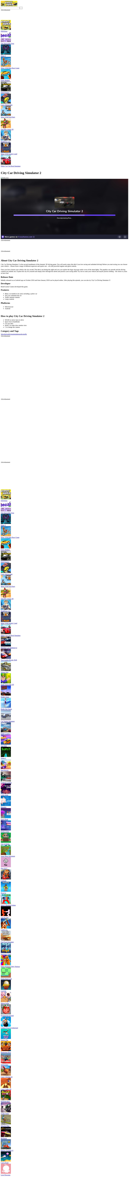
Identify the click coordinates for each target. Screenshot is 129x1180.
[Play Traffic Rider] (6, 1112)
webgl (4, 334)
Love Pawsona (5, 1175)
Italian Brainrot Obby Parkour (10, 966)
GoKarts (3, 881)
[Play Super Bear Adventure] (6, 854)
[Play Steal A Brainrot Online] (6, 903)
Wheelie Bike (5, 1126)
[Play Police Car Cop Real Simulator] (6, 164)
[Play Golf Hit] (6, 989)
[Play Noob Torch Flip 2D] (6, 683)
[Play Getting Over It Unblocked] (6, 1026)
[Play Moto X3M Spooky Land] (6, 152)
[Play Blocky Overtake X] (6, 1149)
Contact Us (31, 1177)
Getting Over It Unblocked (9, 1028)
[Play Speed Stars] (6, 1063)
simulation (16, 334)
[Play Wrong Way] (6, 670)
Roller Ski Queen (6, 709)
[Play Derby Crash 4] (6, 732)
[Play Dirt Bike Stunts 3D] (6, 127)
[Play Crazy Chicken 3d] (6, 1075)
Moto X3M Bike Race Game (10, 68)
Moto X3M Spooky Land (9, 154)
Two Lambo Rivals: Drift (9, 660)
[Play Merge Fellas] (6, 1001)
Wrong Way (4, 672)
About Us (16, 1177)
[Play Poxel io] (6, 891)
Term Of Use (49, 1177)
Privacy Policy (40, 1177)
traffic (25, 334)
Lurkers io (4, 930)
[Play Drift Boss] (6, 29)
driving (10, 334)
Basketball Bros (6, 1052)
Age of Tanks (5, 844)
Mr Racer (4, 1138)
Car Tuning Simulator (8, 721)
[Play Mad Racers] (6, 768)
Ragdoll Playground (7, 1015)
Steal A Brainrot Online (8, 905)
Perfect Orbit (5, 832)
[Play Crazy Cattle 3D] (6, 1087)
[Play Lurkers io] (6, 928)
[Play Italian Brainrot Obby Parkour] (6, 965)
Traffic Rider (5, 1114)
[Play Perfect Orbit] (6, 830)
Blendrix (3, 807)
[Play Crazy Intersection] (6, 103)
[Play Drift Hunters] (6, 91)
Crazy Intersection (6, 105)
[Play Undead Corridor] (6, 781)
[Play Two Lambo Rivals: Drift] (6, 658)
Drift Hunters (5, 92)
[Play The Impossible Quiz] (6, 42)
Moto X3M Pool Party (8, 117)
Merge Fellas (5, 1003)
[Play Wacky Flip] (6, 1038)
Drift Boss (4, 31)
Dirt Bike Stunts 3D (7, 129)
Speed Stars (4, 1065)
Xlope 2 (3, 758)
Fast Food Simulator (7, 942)
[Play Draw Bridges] (6, 78)
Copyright (24, 1177)
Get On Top (4, 917)
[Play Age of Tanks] (6, 842)
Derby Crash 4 (5, 733)
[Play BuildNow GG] (6, 140)
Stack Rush (4, 819)
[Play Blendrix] (6, 805)
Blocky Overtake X (7, 1150)
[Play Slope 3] (6, 54)
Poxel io (3, 893)
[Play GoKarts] (6, 879)
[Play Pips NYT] (6, 867)
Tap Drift (4, 746)
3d (1, 334)
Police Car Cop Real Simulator (10, 166)
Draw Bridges (5, 80)
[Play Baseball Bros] (6, 1100)
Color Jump (4, 795)
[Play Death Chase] (6, 695)
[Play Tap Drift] (6, 744)
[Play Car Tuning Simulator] (6, 719)
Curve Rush (4, 1163)
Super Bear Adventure (8, 856)
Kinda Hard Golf (6, 979)
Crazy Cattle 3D (6, 1089)
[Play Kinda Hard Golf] (6, 977)
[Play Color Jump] (6, 793)
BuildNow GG (5, 142)
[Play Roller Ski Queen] (6, 707)
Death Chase (5, 697)
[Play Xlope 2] (6, 756)
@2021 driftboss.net (7, 1177)
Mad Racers (4, 770)
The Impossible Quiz (7, 43)
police (21, 334)
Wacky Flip (4, 1040)
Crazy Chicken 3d (6, 1077)
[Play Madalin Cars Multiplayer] (6, 646)
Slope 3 (3, 56)
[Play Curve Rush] (6, 1161)
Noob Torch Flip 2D (7, 684)
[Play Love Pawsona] (6, 1173)
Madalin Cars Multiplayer (9, 648)
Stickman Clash (6, 954)
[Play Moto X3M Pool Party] (6, 115)
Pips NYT (4, 868)
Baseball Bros (5, 1101)
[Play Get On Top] (6, 916)
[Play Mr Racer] (6, 1136)
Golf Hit (3, 991)
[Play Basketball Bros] (6, 1050)
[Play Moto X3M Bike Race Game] (6, 66)
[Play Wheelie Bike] (6, 1124)
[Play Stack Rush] (6, 817)
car (7, 334)
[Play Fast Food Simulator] (6, 940)
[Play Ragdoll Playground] (6, 1014)
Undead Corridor (6, 783)
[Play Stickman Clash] (6, 952)
